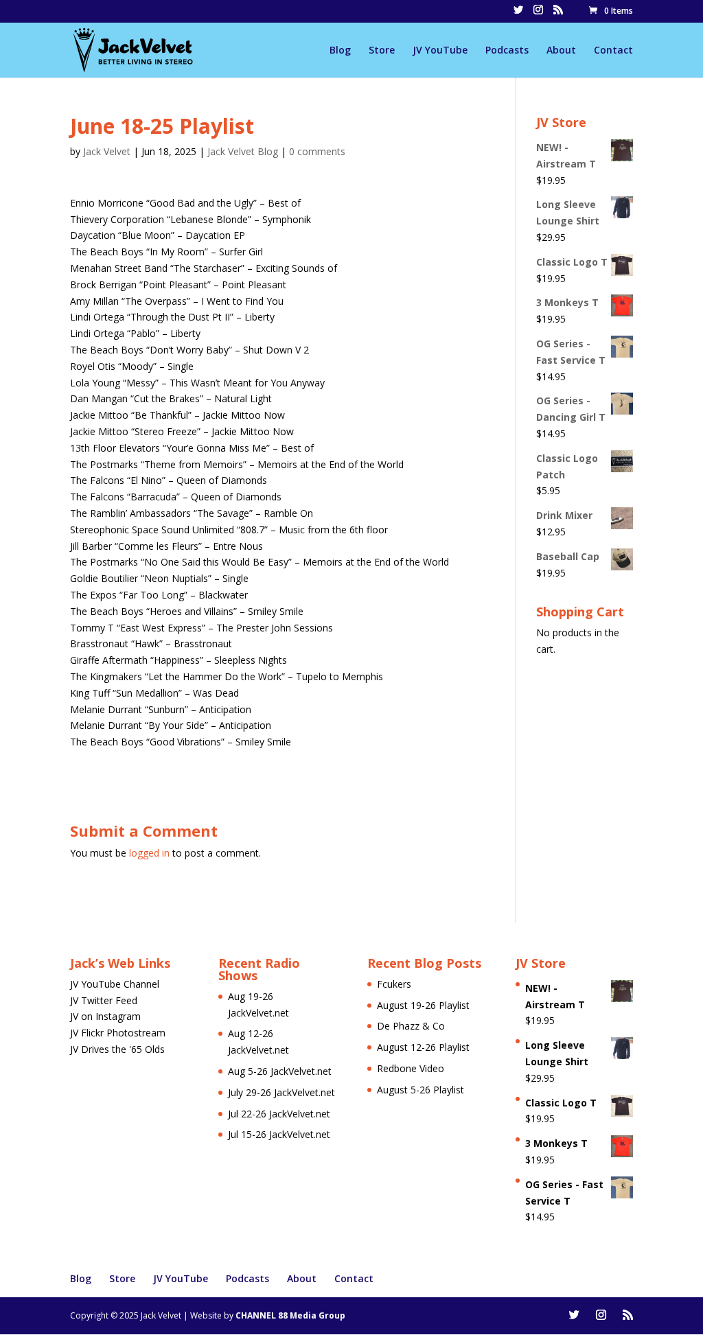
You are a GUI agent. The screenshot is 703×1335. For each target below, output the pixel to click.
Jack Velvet (106, 151)
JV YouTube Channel (114, 983)
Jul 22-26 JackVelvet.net (279, 1113)
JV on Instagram (105, 1016)
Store (382, 50)
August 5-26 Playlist (420, 1089)
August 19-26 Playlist (423, 1005)
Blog (340, 50)
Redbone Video (410, 1068)
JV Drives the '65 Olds (117, 1049)
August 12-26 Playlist (423, 1047)
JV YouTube (440, 50)
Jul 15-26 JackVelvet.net (279, 1134)
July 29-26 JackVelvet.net (281, 1092)
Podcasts (507, 50)
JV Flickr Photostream (117, 1032)
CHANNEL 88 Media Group (290, 1315)
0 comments (317, 151)
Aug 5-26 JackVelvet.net (280, 1071)
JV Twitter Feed (103, 1000)
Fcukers (394, 983)
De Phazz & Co (411, 1025)
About (561, 50)
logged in (149, 852)
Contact (613, 50)
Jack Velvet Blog (242, 151)
